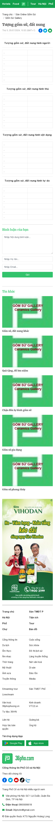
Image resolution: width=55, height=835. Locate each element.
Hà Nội (42, 3)
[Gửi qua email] (50, 30)
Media (32, 678)
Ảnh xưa (6, 673)
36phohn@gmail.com (24, 810)
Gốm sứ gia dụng (12, 449)
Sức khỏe (34, 645)
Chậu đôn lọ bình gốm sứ (16, 410)
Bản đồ (33, 629)
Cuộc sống (34, 639)
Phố (51, 3)
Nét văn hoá (35, 662)
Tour (33, 3)
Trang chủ (7, 14)
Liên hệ (6, 719)
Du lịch (5, 645)
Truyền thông (9, 678)
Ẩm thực (6, 650)
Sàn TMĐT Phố (37, 689)
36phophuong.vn (10, 706)
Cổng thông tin (9, 639)
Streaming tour (10, 689)
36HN (14, 711)
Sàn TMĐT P (36, 611)
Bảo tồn (33, 673)
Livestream (8, 694)
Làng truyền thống (38, 656)
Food (16, 3)
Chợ (4, 629)
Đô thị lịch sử (36, 650)
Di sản (32, 667)
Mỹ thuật (6, 667)
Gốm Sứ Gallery (13, 18)
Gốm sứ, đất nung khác (15, 330)
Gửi (27, 274)
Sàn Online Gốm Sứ (26, 14)
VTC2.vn (33, 706)
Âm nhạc (6, 656)
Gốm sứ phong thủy (13, 489)
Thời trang (7, 662)
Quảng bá (34, 719)
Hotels (6, 3)
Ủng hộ (32, 725)
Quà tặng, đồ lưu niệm (15, 370)
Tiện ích (33, 617)
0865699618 (25, 804)
